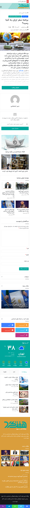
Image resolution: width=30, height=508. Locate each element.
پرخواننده (24, 372)
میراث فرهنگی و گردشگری (14, 16)
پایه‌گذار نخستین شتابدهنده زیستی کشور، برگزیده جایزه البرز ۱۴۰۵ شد (8, 193)
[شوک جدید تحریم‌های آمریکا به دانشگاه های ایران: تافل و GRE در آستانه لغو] (24, 463)
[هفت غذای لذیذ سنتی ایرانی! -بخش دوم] (23, 409)
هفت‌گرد (21, 71)
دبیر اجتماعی (24, 27)
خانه (26, 13)
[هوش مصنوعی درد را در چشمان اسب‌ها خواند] (5, 463)
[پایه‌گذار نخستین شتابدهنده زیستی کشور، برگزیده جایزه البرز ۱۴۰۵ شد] (7, 186)
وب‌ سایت (26, 261)
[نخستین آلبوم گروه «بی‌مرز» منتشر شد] (22, 186)
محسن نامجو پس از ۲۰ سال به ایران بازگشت (23, 210)
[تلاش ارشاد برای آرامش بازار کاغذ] (15, 463)
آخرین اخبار (21, 13)
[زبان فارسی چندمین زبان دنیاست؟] (23, 394)
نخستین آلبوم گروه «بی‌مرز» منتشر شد (24, 192)
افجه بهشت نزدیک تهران (11, 385)
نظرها (4, 372)
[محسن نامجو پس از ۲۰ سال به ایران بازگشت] (22, 204)
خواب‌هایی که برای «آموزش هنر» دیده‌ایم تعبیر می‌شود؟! (9, 211)
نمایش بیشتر (15, 87)
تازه (14, 372)
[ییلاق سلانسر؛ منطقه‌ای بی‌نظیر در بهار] (23, 402)
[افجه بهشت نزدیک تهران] (23, 387)
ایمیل (27, 255)
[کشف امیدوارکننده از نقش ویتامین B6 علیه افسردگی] (15, 458)
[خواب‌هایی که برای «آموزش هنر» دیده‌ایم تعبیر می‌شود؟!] (7, 204)
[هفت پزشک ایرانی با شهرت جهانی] (23, 379)
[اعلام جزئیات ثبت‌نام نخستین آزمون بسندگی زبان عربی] (5, 458)
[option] (15, 299)
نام (27, 248)
